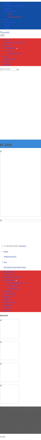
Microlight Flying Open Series (15, 267)
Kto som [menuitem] (7, 3)
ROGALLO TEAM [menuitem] (10, 11)
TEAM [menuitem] (10, 14)
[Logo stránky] (4, 32)
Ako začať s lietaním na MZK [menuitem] (14, 5)
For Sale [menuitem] (7, 310)
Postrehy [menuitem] (7, 299)
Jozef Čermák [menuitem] (13, 285)
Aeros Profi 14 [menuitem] (9, 274)
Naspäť (6, 252)
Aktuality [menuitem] (7, 296)
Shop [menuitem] (6, 19)
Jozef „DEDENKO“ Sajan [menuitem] (16, 283)
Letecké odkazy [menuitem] (10, 302)
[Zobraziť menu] (17, 48)
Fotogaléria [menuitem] (8, 291)
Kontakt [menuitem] (7, 28)
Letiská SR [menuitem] (7, 305)
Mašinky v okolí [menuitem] (9, 280)
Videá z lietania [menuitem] (9, 294)
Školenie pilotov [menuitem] (10, 22)
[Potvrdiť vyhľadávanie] (18, 69)
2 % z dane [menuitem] (8, 8)
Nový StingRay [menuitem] (9, 272)
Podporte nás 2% (10, 256)
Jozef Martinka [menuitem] (13, 288)
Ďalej (5, 262)
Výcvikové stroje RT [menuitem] (15, 17)
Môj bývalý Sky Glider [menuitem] (12, 277)
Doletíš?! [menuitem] (7, 25)
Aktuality (22, 246)
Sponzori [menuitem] (7, 308)
